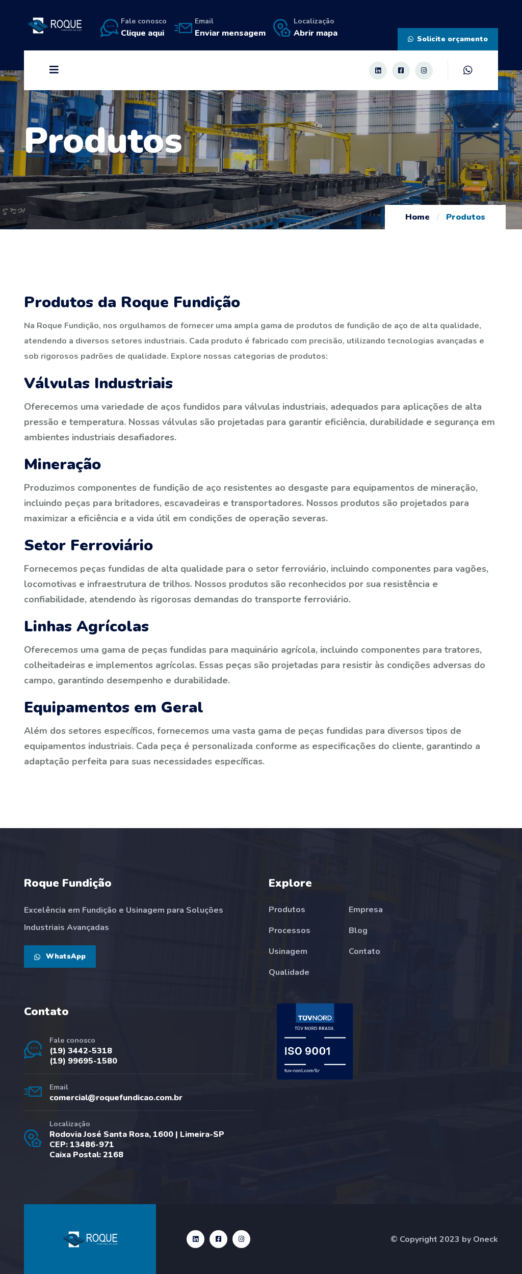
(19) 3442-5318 (80, 1050)
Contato (364, 951)
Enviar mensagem (230, 33)
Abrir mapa (315, 33)
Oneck (485, 1239)
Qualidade (289, 972)
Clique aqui (142, 33)
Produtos (287, 909)
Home (417, 217)
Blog (358, 930)
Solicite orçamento (452, 39)
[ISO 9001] (315, 1041)
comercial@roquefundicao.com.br (115, 1097)
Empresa (366, 909)
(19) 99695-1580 (83, 1061)
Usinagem (288, 951)
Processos (289, 930)
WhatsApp (65, 956)
